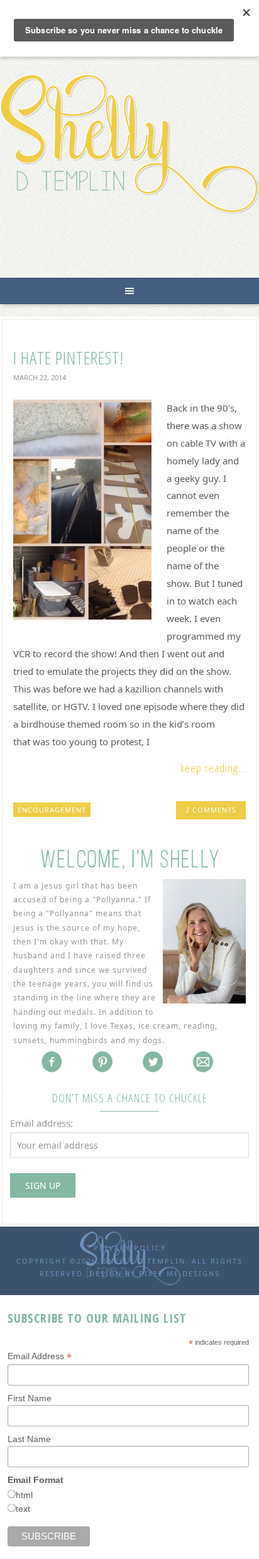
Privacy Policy (130, 1247)
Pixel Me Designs (179, 1273)
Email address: (41, 1123)
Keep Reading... (213, 768)
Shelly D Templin (129, 143)
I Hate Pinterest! (68, 357)
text (23, 1509)
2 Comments (210, 809)
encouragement (52, 809)
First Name (30, 1398)
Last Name (29, 1439)
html (24, 1495)
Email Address (40, 1356)
